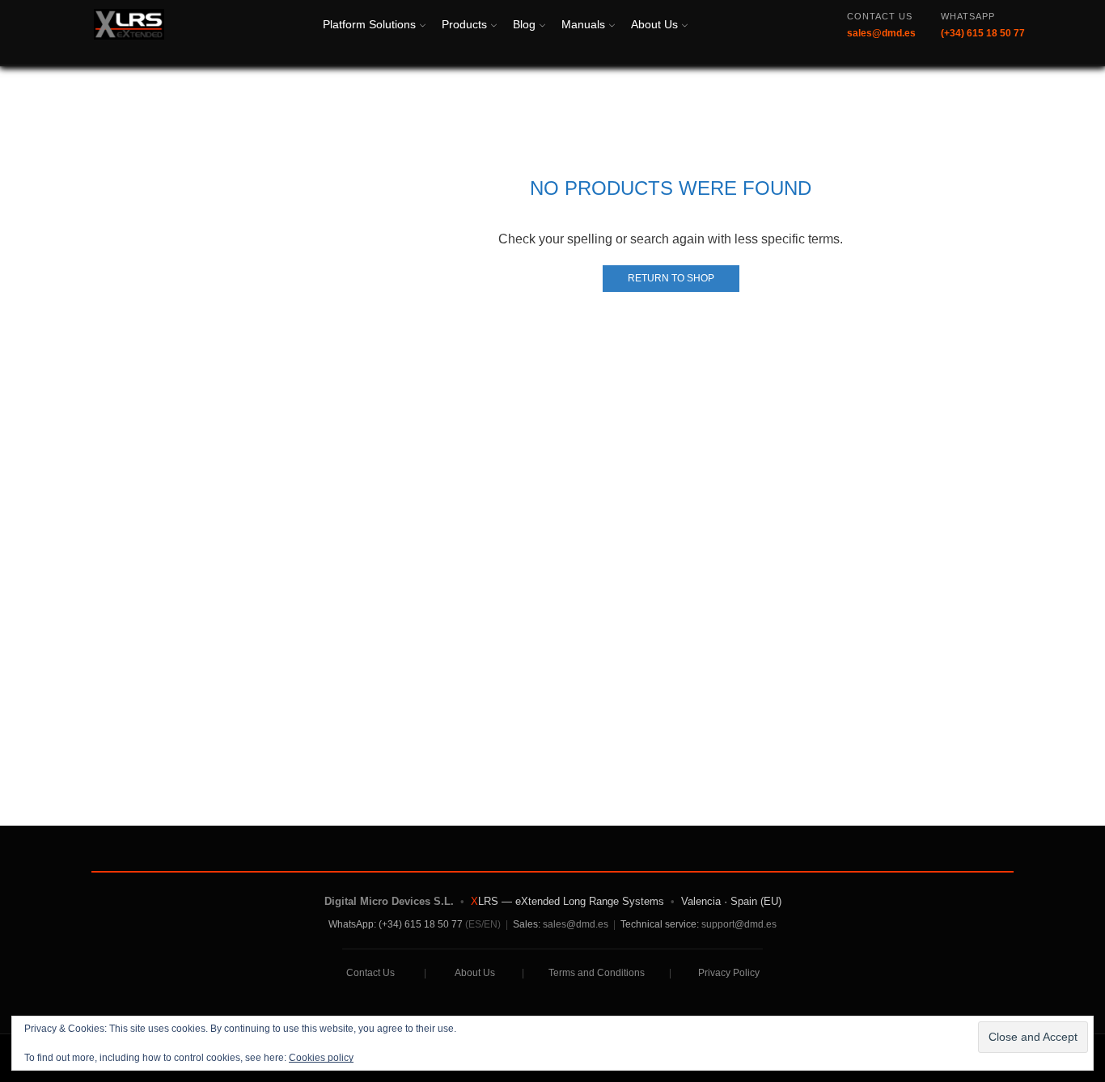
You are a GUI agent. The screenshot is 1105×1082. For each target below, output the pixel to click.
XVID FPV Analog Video (872, 516)
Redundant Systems (860, 115)
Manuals (583, 24)
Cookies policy (321, 1057)
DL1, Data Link (844, 270)
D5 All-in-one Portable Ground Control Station (888, 152)
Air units (825, 570)
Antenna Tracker (849, 489)
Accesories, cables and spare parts (902, 680)
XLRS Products (846, 215)
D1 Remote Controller (864, 325)
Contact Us (370, 972)
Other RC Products (856, 707)
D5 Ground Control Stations (881, 461)
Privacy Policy (729, 972)
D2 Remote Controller (864, 380)
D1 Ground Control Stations (881, 352)
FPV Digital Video (853, 543)
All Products (836, 188)
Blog (524, 24)
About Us (654, 24)
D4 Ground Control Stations (881, 434)
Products (464, 24)
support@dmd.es (739, 924)
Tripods (823, 625)
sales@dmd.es (575, 924)
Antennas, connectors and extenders (906, 653)
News (818, 243)
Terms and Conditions (596, 972)
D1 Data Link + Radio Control (886, 297)
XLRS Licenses (846, 598)
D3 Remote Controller (864, 407)
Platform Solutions (369, 24)
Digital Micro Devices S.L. (389, 901)
